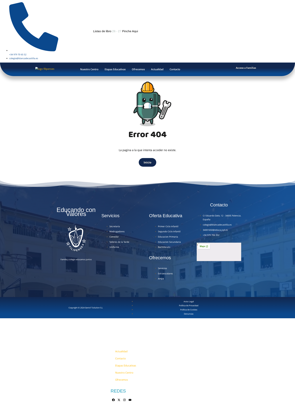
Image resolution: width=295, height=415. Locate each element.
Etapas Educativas (115, 69)
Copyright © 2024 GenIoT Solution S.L (86, 307)
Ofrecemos (138, 69)
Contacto (175, 69)
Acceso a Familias (246, 67)
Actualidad (157, 69)
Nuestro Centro (89, 69)
